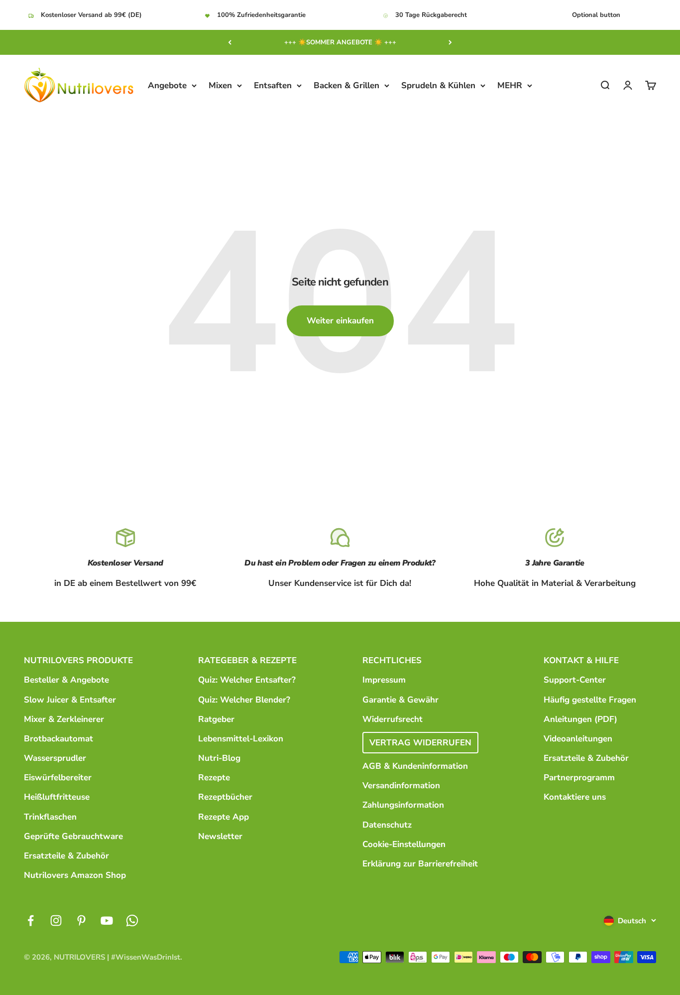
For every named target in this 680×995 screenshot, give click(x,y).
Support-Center (575, 680)
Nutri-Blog (219, 758)
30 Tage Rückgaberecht (431, 14)
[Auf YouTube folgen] (106, 920)
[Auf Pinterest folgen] (81, 920)
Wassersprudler (55, 758)
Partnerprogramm (579, 777)
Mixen (220, 85)
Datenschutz (387, 825)
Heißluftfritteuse (57, 797)
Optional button (596, 14)
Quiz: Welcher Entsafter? (247, 680)
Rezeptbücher (225, 797)
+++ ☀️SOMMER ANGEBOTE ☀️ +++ (340, 42)
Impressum (384, 680)
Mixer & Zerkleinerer (64, 719)
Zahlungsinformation (403, 805)
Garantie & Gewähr (400, 700)
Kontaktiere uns (575, 797)
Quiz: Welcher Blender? (244, 700)
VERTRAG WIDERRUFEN (420, 742)
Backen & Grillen (346, 85)
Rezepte (214, 777)
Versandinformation (401, 785)
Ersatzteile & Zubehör (66, 855)
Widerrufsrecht (392, 719)
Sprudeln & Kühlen (438, 85)
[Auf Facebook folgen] (30, 920)
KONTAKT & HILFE (581, 660)
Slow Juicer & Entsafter (70, 700)
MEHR (509, 85)
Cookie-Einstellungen (404, 844)
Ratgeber (216, 719)
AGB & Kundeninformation (415, 766)
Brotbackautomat (58, 738)
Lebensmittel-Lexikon (240, 738)
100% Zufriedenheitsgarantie (261, 14)
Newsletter (220, 836)
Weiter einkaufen (340, 320)
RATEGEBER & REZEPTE (247, 660)
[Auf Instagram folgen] (56, 920)
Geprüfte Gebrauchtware (73, 836)
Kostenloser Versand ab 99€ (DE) (91, 14)
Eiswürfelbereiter (58, 777)
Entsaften (273, 85)
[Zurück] (229, 42)
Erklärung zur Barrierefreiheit (420, 863)
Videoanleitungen (578, 738)
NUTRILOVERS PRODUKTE (78, 660)
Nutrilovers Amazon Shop (75, 875)
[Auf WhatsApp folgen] (132, 920)
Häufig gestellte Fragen (590, 700)
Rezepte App (223, 817)
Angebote (167, 85)
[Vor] (450, 42)
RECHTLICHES (392, 660)
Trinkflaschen (50, 817)
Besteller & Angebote (66, 680)
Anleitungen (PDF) (580, 719)
